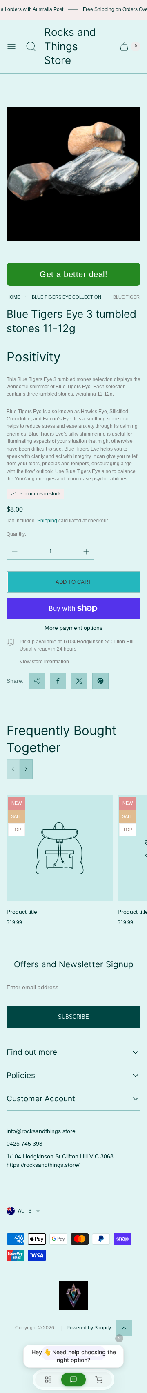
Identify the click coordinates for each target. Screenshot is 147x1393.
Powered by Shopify (89, 1328)
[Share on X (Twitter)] (79, 681)
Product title (22, 912)
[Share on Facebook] (58, 681)
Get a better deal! (73, 274)
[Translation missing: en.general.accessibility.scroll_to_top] (124, 1328)
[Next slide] (26, 769)
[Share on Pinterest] (100, 681)
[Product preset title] (60, 848)
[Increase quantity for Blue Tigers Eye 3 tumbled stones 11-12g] (86, 551)
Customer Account (41, 1098)
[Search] (31, 46)
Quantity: (16, 534)
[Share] (37, 681)
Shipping (47, 521)
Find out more (32, 1052)
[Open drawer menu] (11, 46)
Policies (21, 1075)
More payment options (73, 628)
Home (13, 297)
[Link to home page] (73, 1295)
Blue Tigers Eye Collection (66, 297)
